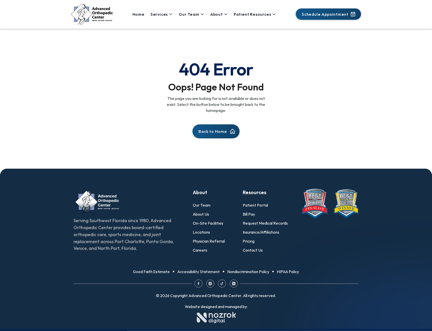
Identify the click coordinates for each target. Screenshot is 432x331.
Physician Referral (209, 241)
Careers (200, 250)
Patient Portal (255, 205)
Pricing (248, 241)
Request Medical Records (265, 223)
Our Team (201, 205)
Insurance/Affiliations (261, 232)
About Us (201, 214)
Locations (201, 232)
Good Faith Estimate (151, 271)
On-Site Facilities (208, 223)
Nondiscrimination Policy (248, 271)
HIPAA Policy (288, 271)
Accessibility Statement (198, 271)
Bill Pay (249, 214)
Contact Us (253, 250)
